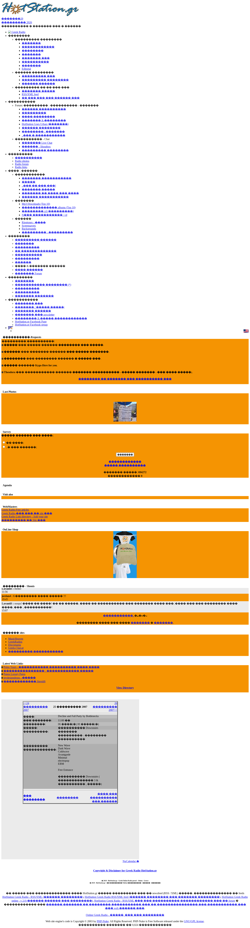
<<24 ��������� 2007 (35, 706)
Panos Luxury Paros (14, 674)
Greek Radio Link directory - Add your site (24, 516)
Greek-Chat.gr (16, 647)
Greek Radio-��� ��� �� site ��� (26, 513)
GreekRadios (15, 641)
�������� (67, 797)
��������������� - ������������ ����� (49, 670)
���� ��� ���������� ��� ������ (103, 797)
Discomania (14, 644)
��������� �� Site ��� (23, 520)
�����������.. (118, 615)
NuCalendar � (131, 861)
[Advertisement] (70, 834)
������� (140, 622)
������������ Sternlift (24, 681)
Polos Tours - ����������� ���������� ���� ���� (51, 667)
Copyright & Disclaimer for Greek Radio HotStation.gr (125, 870)
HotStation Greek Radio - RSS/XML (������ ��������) (42, 897)
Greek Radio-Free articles (15, 509)
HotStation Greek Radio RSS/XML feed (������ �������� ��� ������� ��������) (152, 897)
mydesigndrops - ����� (20, 677)
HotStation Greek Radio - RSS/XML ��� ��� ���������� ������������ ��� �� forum (164, 900)
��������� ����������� (35, 651)
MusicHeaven (15, 638)
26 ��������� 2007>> (105, 706)
